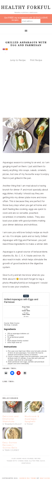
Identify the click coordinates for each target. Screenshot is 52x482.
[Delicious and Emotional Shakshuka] (12, 407)
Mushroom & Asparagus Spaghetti (32, 418)
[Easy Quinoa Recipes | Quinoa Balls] (12, 433)
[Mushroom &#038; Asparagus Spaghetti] (34, 407)
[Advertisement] (26, 90)
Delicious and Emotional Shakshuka (11, 418)
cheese (21, 461)
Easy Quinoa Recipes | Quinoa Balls (10, 445)
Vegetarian (26, 463)
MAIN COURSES (28, 458)
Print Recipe (36, 60)
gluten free (34, 461)
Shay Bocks (45, 478)
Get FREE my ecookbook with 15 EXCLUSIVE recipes (26, 19)
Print (26, 296)
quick (42, 461)
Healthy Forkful (26, 7)
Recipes (37, 458)
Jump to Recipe (18, 60)
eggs (26, 461)
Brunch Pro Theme (28, 478)
